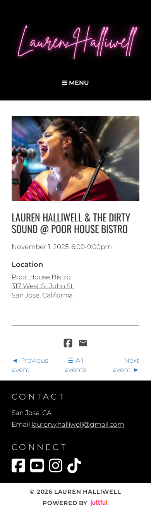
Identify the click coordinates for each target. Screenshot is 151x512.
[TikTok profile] (74, 465)
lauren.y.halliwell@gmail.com (77, 424)
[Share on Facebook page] (68, 344)
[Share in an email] (83, 344)
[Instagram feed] (55, 465)
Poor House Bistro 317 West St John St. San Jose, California (43, 286)
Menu (78, 82)
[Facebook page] (18, 465)
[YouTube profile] (37, 465)
